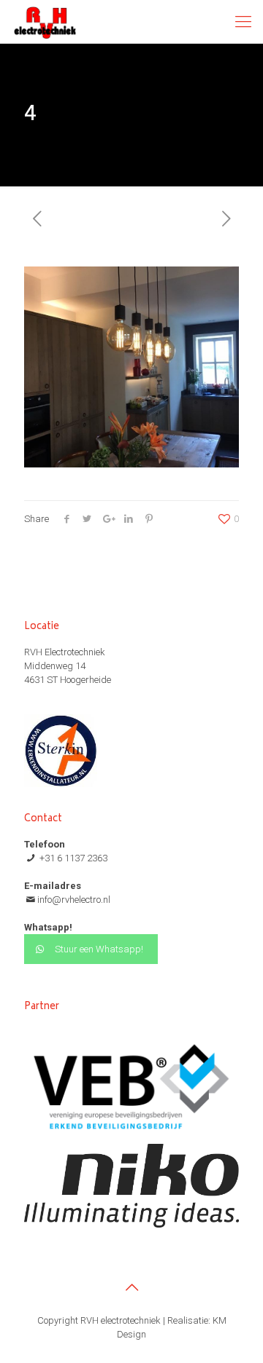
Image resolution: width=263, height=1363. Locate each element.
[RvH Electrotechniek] (45, 22)
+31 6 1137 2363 (72, 858)
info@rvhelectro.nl (73, 899)
